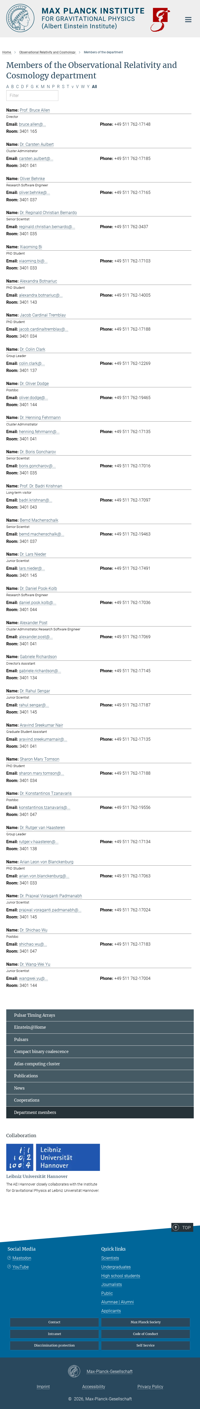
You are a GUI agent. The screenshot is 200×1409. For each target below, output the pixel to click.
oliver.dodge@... (33, 397)
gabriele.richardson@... (40, 670)
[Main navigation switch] (188, 19)
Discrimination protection (54, 1345)
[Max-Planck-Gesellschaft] (77, 1371)
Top (186, 1227)
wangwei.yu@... (33, 978)
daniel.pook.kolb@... (37, 602)
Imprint (43, 1386)
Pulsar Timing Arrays (34, 1015)
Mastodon (21, 1258)
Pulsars (21, 1039)
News (19, 1088)
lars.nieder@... (32, 568)
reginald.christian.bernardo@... (47, 226)
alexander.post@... (36, 636)
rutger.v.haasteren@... (39, 841)
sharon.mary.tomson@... (41, 773)
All (94, 86)
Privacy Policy (150, 1386)
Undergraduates (116, 1266)
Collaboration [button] (21, 1135)
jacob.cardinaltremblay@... (43, 329)
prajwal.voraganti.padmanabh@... (50, 909)
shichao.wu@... (33, 944)
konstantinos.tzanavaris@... (44, 807)
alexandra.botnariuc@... (41, 295)
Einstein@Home (30, 1027)
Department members (35, 1112)
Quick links (113, 1249)
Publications (26, 1075)
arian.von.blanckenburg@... (44, 875)
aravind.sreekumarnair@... (43, 739)
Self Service (145, 1345)
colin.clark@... (32, 363)
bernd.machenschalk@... (41, 534)
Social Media (22, 1249)
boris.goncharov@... (37, 465)
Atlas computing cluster (37, 1063)
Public (107, 1293)
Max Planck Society (146, 1322)
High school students (120, 1275)
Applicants (111, 1310)
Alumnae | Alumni (117, 1301)
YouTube (20, 1266)
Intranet (54, 1334)
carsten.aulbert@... (36, 158)
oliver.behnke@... (34, 192)
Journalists (111, 1284)
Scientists (110, 1258)
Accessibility (93, 1386)
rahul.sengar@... (34, 705)
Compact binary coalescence (41, 1051)
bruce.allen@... (32, 124)
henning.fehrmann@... (39, 431)
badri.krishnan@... (35, 500)
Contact (54, 1322)
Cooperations (27, 1100)
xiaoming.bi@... (33, 260)
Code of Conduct (145, 1334)
